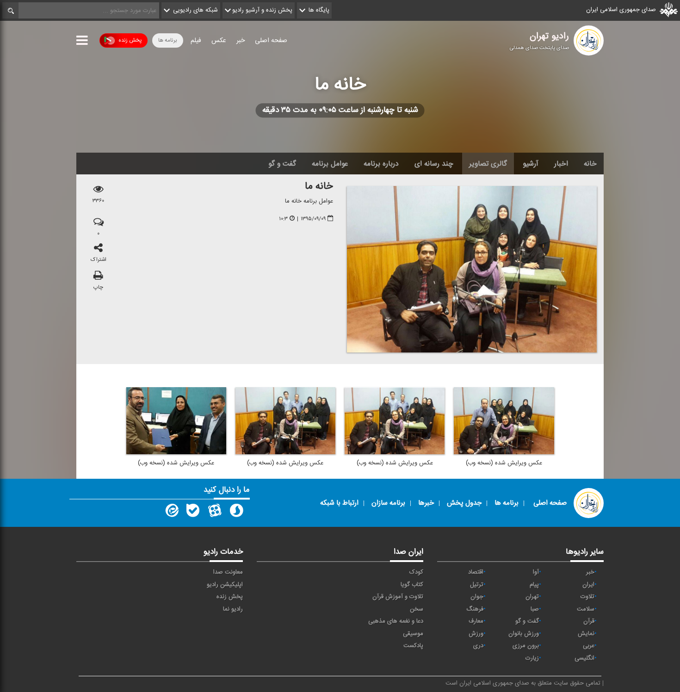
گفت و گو (282, 164)
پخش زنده (130, 40)
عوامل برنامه (330, 164)
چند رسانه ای (433, 164)
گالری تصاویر (488, 164)
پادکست (413, 646)
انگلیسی (584, 658)
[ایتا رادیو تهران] (171, 512)
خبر (240, 40)
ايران (588, 585)
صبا (535, 609)
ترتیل (476, 585)
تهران (532, 597)
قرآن (588, 621)
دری (478, 646)
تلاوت (587, 597)
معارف (476, 621)
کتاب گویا (412, 585)
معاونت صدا (228, 572)
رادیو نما (233, 609)
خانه (590, 164)
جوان (476, 597)
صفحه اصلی (271, 40)
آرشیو (530, 164)
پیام (534, 585)
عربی (588, 646)
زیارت (532, 658)
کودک (416, 572)
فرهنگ (474, 609)
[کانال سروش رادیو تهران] (236, 512)
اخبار (561, 164)
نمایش (586, 634)
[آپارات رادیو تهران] (214, 512)
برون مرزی (526, 646)
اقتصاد (475, 572)
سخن (416, 609)
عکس (218, 40)
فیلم (196, 40)
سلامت (585, 609)
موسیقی (413, 634)
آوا (536, 572)
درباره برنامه (381, 164)
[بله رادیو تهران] (193, 512)
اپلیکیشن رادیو (225, 585)
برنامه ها (167, 40)
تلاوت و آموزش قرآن (397, 597)
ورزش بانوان (523, 634)
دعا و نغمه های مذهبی (395, 621)
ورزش (476, 634)
